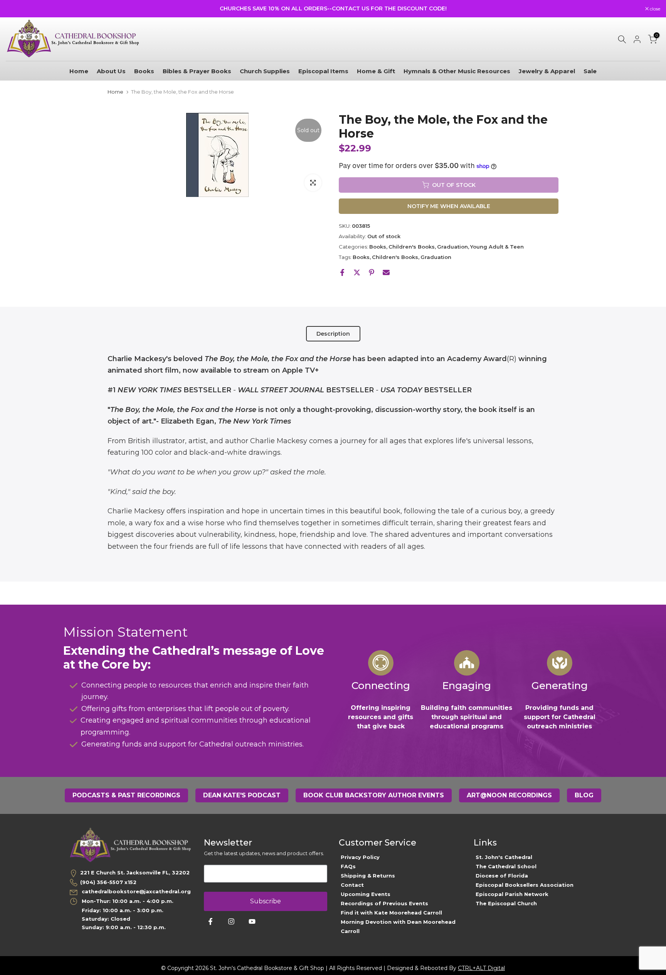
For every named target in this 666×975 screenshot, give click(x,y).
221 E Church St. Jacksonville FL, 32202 (135, 872)
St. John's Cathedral (504, 857)
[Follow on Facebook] (210, 921)
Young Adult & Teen (497, 247)
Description (333, 333)
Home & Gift (376, 71)
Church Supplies (265, 71)
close (15, 9)
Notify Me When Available (448, 206)
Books (144, 71)
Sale (590, 71)
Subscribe (265, 901)
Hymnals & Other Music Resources (457, 71)
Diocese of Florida (502, 875)
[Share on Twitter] (356, 272)
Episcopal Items (323, 71)
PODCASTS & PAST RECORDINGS (126, 795)
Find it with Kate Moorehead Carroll (391, 912)
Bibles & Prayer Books (197, 71)
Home (78, 71)
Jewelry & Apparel (547, 71)
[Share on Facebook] (342, 272)
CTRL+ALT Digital (481, 968)
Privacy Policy (360, 857)
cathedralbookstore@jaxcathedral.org (135, 891)
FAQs (348, 866)
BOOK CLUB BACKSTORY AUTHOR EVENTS (373, 795)
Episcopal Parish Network (512, 894)
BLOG (584, 795)
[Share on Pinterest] (371, 272)
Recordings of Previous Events (384, 903)
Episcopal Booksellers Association (525, 885)
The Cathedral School (506, 866)
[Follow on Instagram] (231, 921)
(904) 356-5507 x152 (108, 882)
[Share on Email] (386, 272)
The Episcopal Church (506, 903)
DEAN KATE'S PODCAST (242, 795)
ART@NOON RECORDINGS (509, 795)
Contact (352, 885)
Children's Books (411, 247)
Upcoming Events (365, 894)
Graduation (452, 247)
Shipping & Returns (368, 875)
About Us (111, 71)
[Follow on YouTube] (252, 921)
